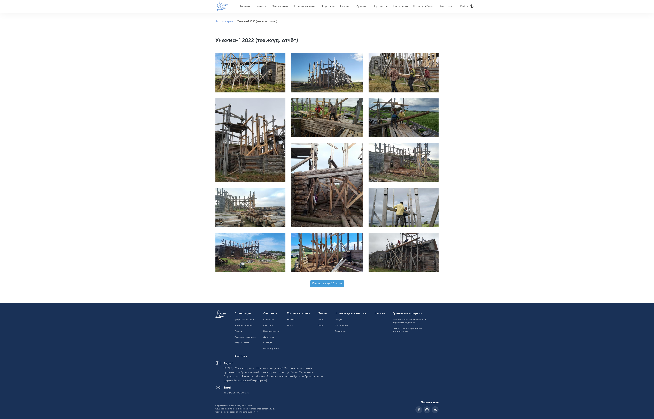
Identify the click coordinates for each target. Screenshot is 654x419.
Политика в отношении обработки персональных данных (409, 321)
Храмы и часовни (304, 6)
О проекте (328, 6)
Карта (290, 326)
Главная (245, 6)
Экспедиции (280, 6)
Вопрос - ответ (242, 343)
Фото (320, 320)
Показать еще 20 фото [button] (327, 283)
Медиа (344, 6)
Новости (261, 6)
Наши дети (400, 6)
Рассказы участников (245, 337)
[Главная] (222, 4)
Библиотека (340, 331)
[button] (249, 72)
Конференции (341, 326)
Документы (268, 337)
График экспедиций (244, 320)
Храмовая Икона (423, 6)
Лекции (338, 320)
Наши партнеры (271, 349)
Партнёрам (380, 6)
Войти (464, 6)
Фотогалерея (224, 21)
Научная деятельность (350, 313)
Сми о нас (268, 326)
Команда (267, 343)
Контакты (446, 6)
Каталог (291, 320)
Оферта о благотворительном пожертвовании (407, 330)
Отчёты (238, 331)
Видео (321, 326)
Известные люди (271, 331)
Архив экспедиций (244, 326)
